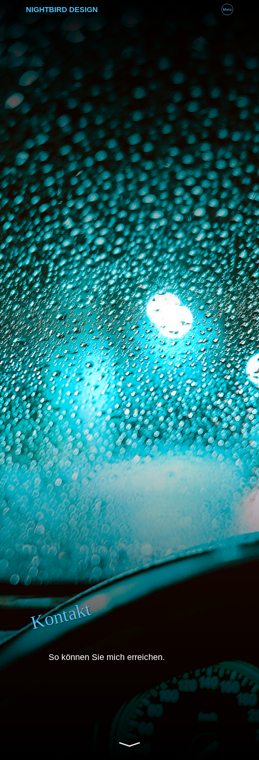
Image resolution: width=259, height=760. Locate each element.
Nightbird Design (62, 9)
